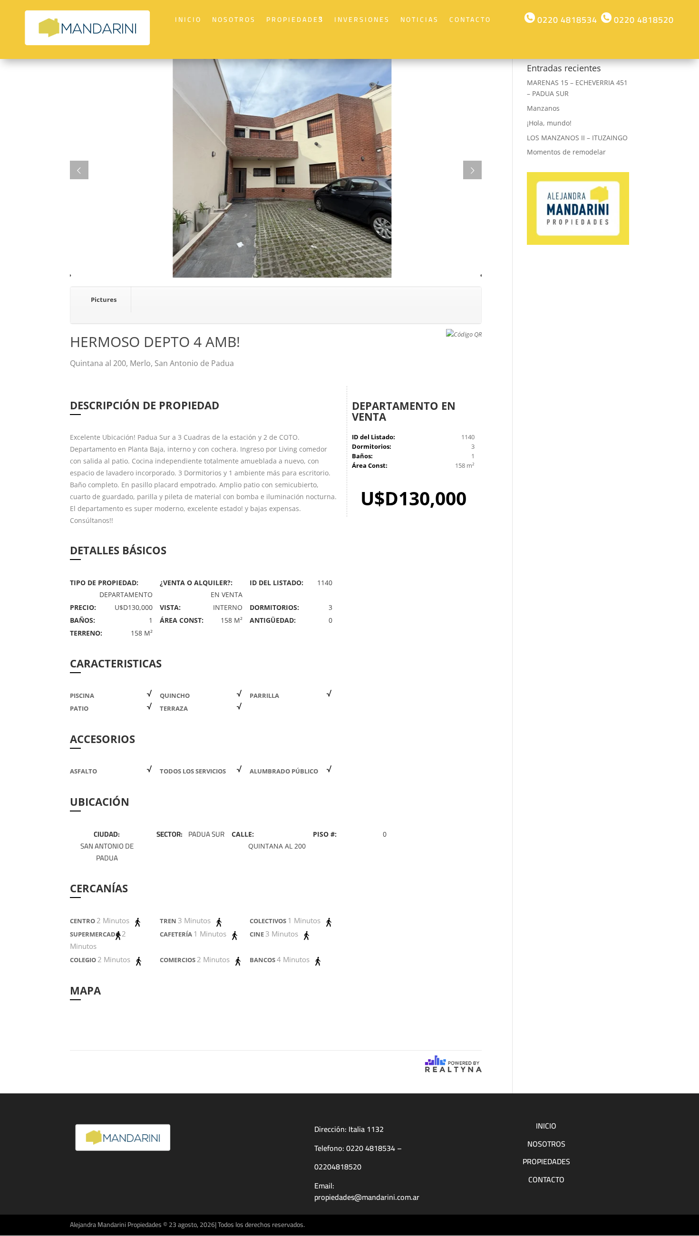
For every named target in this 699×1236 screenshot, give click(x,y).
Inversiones (362, 19)
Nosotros (234, 19)
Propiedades (295, 19)
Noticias (419, 19)
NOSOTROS (546, 1144)
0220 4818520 (643, 20)
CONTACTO (546, 1179)
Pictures (103, 299)
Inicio (188, 19)
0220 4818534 (566, 20)
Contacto (470, 19)
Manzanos (543, 108)
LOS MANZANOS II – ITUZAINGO (577, 137)
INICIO (546, 1126)
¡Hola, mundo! (549, 122)
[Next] (472, 170)
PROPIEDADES (546, 1161)
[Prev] (79, 170)
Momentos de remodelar (566, 151)
